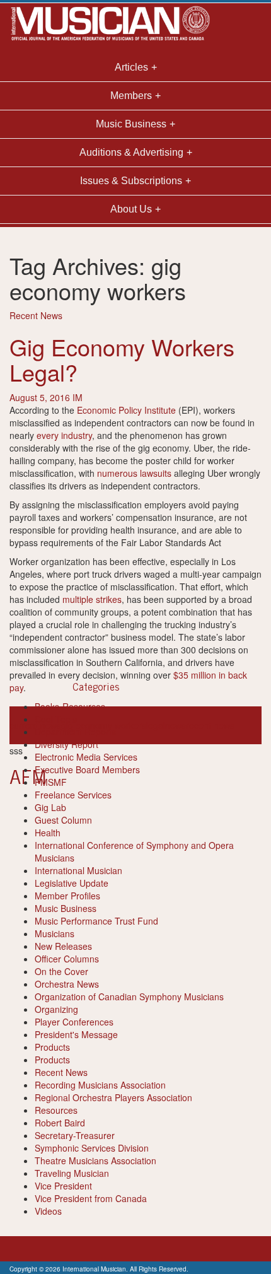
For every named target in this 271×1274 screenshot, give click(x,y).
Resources (56, 1110)
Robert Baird (60, 1122)
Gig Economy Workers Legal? (121, 359)
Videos (48, 1211)
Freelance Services (73, 794)
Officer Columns (67, 958)
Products (52, 1047)
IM (77, 397)
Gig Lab (50, 807)
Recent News (35, 315)
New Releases (63, 946)
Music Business (65, 908)
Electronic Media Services (86, 757)
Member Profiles (67, 895)
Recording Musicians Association (100, 1084)
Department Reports (75, 731)
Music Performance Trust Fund (96, 921)
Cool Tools (56, 719)
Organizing (56, 1009)
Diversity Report (66, 744)
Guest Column (63, 820)
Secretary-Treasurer (75, 1135)
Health (48, 832)
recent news (210, 725)
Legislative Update (71, 883)
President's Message (76, 1034)
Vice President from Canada (91, 1198)
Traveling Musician (72, 1173)
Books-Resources (70, 706)
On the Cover (61, 971)
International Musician (78, 870)
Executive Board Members (87, 769)
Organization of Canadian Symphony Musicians (129, 996)
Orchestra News (67, 984)
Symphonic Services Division (92, 1148)
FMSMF (51, 782)
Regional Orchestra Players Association (113, 1097)
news (175, 725)
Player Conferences (74, 1021)
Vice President (63, 1185)
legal (155, 725)
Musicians (54, 933)
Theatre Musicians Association (95, 1160)
